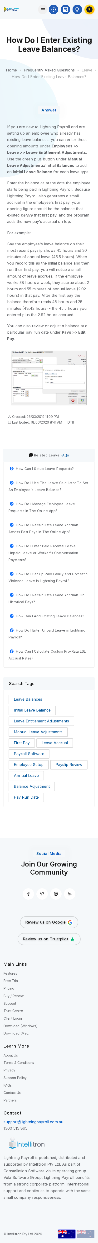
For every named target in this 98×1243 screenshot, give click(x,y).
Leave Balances (28, 699)
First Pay (22, 742)
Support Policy (15, 1078)
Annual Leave (26, 775)
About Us (11, 1055)
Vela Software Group (23, 1177)
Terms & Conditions (19, 1063)
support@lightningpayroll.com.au (33, 1121)
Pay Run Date (26, 797)
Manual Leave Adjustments (38, 732)
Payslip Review (68, 764)
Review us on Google (46, 922)
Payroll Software (29, 753)
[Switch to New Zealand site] (85, 1234)
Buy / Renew (14, 996)
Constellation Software (24, 1170)
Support (10, 1003)
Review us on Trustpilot (46, 939)
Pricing (9, 988)
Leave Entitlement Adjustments (41, 721)
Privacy (9, 1070)
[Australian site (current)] (66, 1234)
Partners (10, 1100)
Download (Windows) (21, 1026)
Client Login (13, 1018)
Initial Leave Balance (32, 710)
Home (11, 70)
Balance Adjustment (32, 786)
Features (10, 973)
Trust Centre (13, 1011)
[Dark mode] (53, 9)
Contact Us (12, 1093)
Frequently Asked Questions (49, 70)
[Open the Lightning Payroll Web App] (89, 9)
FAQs (65, 455)
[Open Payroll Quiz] (77, 9)
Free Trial (11, 981)
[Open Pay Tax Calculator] (65, 9)
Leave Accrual (55, 742)
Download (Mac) (17, 1033)
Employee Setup (29, 764)
